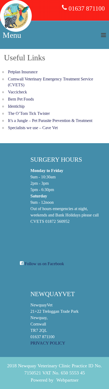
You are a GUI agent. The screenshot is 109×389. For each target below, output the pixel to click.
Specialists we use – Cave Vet (33, 127)
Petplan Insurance (23, 72)
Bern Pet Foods (21, 99)
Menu (12, 35)
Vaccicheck (17, 92)
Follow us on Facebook (44, 263)
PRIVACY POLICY (47, 343)
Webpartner (67, 380)
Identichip (16, 106)
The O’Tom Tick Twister (29, 113)
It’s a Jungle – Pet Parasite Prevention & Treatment (50, 120)
